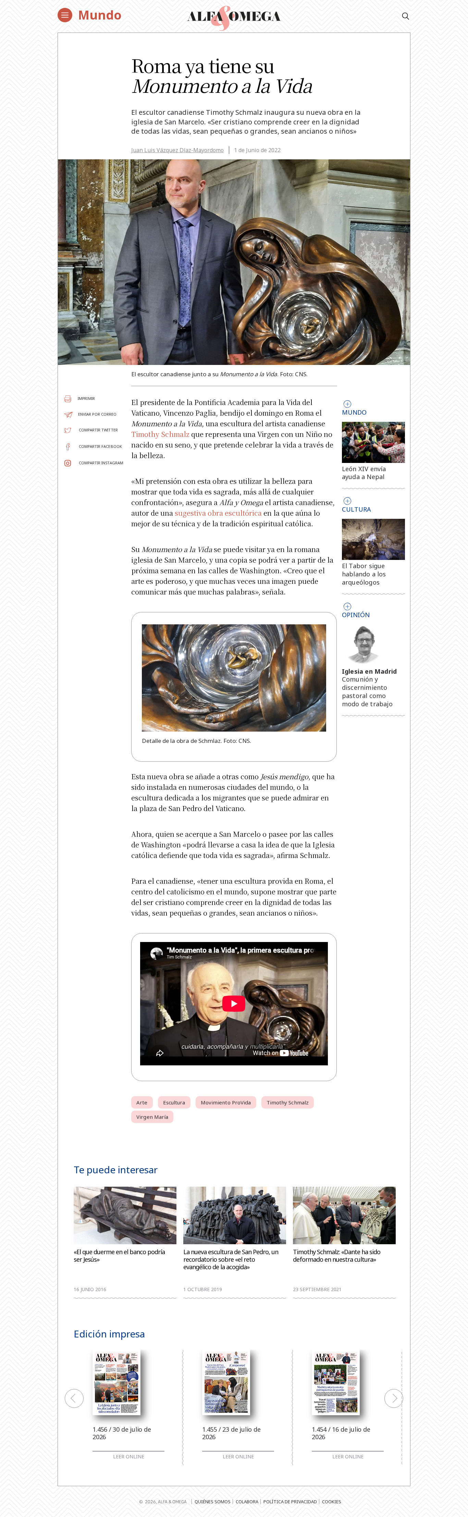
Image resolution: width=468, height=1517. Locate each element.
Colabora (247, 1501)
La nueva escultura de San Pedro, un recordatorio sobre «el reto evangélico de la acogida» (230, 1259)
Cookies (331, 1501)
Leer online (128, 1456)
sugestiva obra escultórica (218, 513)
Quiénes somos (213, 1501)
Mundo (100, 15)
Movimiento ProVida (226, 1102)
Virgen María (152, 1116)
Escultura (174, 1102)
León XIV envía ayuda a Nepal (364, 473)
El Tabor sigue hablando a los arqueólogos (364, 574)
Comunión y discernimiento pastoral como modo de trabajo (367, 691)
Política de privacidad (290, 1501)
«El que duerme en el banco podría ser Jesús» (119, 1255)
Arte (141, 1102)
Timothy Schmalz (160, 434)
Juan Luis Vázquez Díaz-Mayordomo (177, 150)
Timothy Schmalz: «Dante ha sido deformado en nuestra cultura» (336, 1255)
